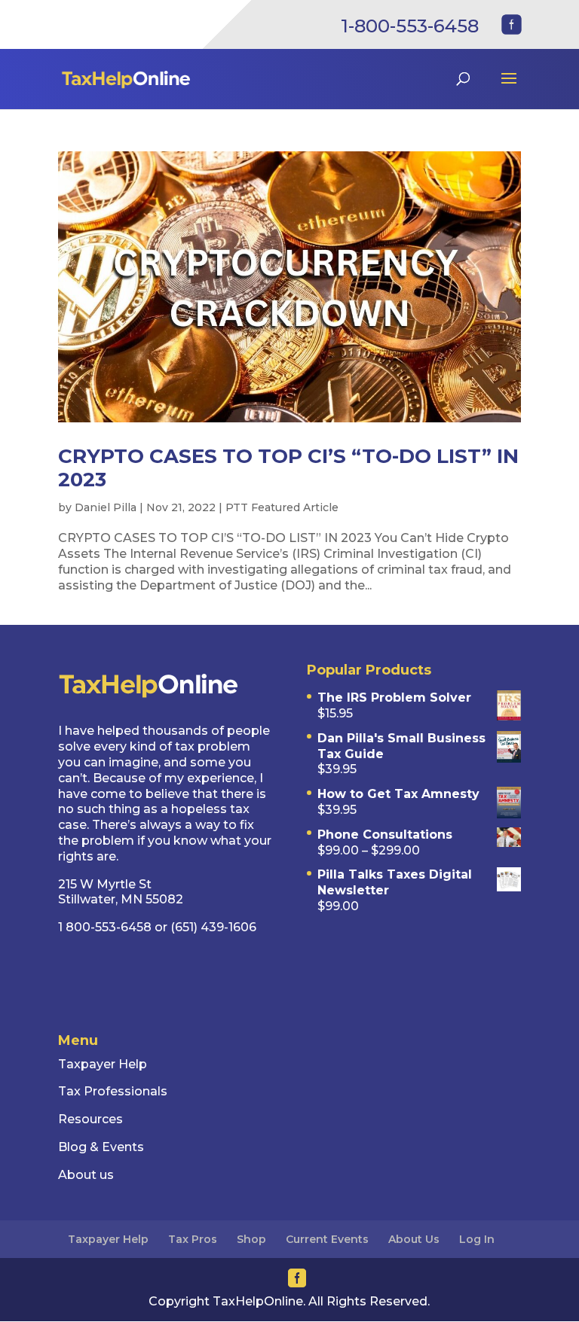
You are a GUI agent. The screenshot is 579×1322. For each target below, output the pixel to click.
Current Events (327, 1239)
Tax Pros (192, 1239)
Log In (477, 1239)
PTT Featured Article (282, 507)
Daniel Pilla (105, 507)
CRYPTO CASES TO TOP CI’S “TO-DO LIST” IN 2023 (288, 468)
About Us (414, 1239)
